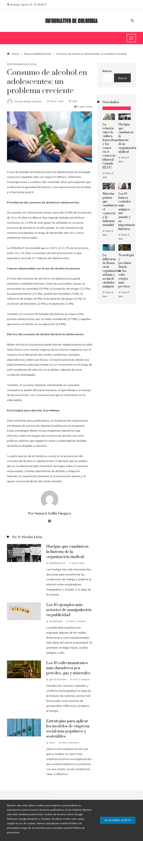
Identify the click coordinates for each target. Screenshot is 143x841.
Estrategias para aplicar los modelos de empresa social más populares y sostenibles (67, 729)
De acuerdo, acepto (117, 820)
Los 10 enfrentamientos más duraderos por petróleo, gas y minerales (68, 668)
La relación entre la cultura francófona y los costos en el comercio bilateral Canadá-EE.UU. (110, 146)
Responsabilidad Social (22, 64)
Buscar (107, 71)
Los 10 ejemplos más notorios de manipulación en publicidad (68, 610)
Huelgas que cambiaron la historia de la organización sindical (67, 551)
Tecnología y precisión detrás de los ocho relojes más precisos (126, 270)
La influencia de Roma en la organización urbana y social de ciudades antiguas (111, 270)
